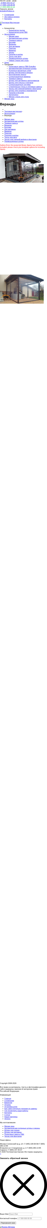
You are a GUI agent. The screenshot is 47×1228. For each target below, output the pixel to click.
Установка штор (10, 1107)
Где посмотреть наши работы (16, 1111)
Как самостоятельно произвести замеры (20, 1109)
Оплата (7, 1119)
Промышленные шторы (18, 58)
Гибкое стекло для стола (19, 60)
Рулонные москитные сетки (20, 71)
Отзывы (7, 1105)
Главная (7, 1099)
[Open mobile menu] (1, 24)
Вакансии (8, 1103)
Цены (6, 62)
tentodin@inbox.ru (7, 11)
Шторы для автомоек (13, 1132)
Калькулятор (9, 28)
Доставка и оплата (11, 17)
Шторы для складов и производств (23, 91)
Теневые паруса (15, 40)
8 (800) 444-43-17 (7, 3)
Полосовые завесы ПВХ (14, 1134)
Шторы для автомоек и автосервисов (24, 81)
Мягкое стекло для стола (19, 97)
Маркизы (12, 50)
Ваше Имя (4, 1214)
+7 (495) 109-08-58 (7, 5)
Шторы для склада (11, 1130)
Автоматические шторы (18, 38)
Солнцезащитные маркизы (20, 77)
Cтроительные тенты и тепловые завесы (25, 87)
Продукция (8, 64)
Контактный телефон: (8, 1218)
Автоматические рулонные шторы (23, 68)
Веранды (12, 44)
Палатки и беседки (16, 93)
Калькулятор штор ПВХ (18, 32)
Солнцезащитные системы (20, 85)
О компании (9, 15)
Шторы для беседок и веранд (21, 73)
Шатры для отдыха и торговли (21, 83)
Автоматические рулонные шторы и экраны (22, 1128)
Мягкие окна (14, 36)
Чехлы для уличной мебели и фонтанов (25, 89)
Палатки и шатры (16, 54)
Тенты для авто (15, 56)
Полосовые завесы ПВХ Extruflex (22, 67)
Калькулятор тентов (17, 30)
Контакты (8, 19)
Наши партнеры (10, 1117)
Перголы (12, 48)
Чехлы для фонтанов (13, 1136)
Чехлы (11, 52)
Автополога (13, 95)
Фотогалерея (9, 34)
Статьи (7, 1115)
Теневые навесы (16, 79)
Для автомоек (14, 46)
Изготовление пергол (17, 75)
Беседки (12, 42)
